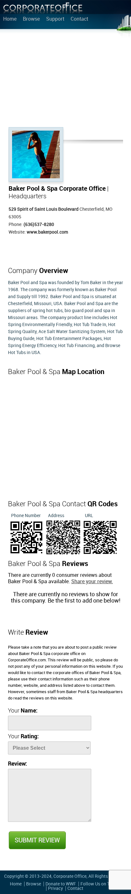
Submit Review (37, 840)
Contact (79, 19)
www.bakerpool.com (47, 232)
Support (55, 19)
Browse (31, 19)
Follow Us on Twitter (100, 884)
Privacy (55, 888)
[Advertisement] (65, 79)
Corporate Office (43, 10)
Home (10, 19)
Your (23, 711)
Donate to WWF (60, 884)
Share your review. (92, 581)
